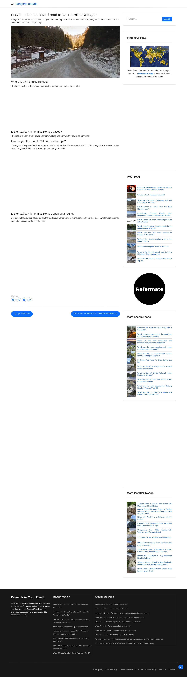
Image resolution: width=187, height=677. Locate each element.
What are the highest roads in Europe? (153, 247)
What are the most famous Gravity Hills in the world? (154, 329)
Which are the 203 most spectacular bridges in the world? (154, 234)
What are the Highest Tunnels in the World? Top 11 (115, 630)
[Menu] (13, 4)
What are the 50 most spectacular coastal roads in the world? (154, 367)
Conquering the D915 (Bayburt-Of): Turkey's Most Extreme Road (154, 531)
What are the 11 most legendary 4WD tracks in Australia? (118, 622)
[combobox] (144, 19)
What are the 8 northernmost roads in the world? (114, 635)
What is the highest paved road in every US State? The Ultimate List (154, 253)
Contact (171, 670)
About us (162, 670)
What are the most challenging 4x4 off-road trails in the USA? (154, 201)
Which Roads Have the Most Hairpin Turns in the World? (154, 221)
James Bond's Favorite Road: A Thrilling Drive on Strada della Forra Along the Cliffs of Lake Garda (154, 511)
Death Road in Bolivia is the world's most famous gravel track (154, 570)
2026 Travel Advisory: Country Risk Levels (112, 609)
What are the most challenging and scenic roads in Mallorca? (119, 617)
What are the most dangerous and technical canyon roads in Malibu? (154, 342)
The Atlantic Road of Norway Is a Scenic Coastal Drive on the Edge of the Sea (154, 550)
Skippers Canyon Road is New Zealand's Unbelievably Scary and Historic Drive (154, 563)
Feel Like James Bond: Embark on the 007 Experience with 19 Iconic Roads (154, 188)
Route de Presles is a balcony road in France (154, 518)
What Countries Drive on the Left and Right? (113, 626)
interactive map (145, 74)
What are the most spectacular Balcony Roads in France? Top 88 (154, 387)
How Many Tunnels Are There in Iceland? (111, 604)
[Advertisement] (65, 108)
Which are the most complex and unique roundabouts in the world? (154, 348)
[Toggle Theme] (180, 667)
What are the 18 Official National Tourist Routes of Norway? (154, 374)
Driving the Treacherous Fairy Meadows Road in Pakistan (154, 557)
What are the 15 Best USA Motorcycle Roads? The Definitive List (154, 393)
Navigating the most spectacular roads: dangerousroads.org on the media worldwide (129, 639)
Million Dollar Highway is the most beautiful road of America (154, 544)
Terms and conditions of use (131, 670)
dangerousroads (26, 3)
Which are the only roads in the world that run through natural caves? (154, 335)
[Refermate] (149, 289)
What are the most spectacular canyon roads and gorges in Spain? (154, 355)
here (42, 609)
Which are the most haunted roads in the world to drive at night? (154, 227)
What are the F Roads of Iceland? (151, 195)
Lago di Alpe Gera (23, 314)
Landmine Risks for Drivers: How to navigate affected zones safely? (122, 613)
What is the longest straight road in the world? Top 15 (154, 240)
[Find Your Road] (149, 57)
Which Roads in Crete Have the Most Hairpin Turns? (154, 208)
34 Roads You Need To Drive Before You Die (154, 361)
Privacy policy (97, 670)
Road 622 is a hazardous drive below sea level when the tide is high (154, 524)
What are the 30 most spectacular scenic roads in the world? (154, 380)
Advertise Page (111, 670)
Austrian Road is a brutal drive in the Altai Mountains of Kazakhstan (154, 505)
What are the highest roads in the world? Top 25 (154, 259)
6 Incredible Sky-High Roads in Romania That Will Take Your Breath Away (124, 643)
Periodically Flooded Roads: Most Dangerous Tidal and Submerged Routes (154, 214)
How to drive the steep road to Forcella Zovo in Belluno (94, 314)
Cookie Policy (150, 670)
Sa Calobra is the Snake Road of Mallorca (154, 537)
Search (167, 19)
